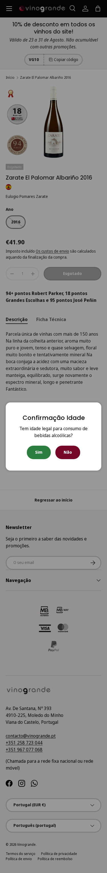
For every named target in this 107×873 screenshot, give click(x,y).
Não (68, 452)
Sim (39, 452)
